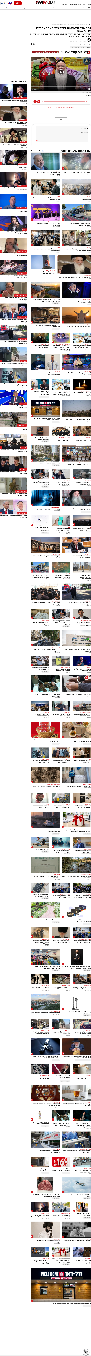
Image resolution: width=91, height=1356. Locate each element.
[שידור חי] (9, 3)
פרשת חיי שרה (74, 47)
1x (83, 89)
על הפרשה (82, 24)
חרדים (58, 8)
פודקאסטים (23, 8)
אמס (87, 24)
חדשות (70, 8)
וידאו (47, 8)
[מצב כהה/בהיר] (24, 3)
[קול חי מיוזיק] (3, 3)
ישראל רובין (83, 39)
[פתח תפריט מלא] (89, 7)
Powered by (36, 151)
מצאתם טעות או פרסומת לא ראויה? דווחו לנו (61, 107)
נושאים (16, 8)
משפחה (36, 8)
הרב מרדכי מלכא (85, 47)
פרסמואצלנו (18, 3)
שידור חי (10, 8)
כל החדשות (81, 8)
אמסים (64, 8)
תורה (75, 8)
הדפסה (81, 44)
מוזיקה (43, 8)
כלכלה (53, 8)
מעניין (30, 8)
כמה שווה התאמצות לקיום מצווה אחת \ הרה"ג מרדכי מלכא (65, 24)
